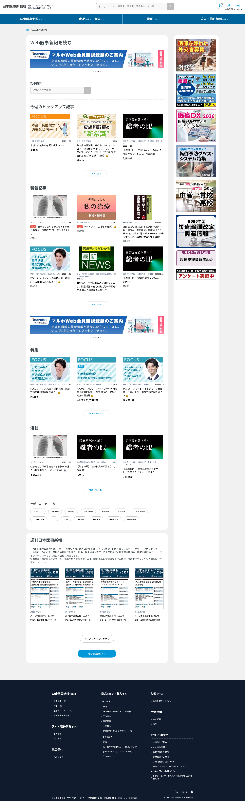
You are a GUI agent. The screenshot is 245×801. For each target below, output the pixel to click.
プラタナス (38, 511)
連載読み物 (113, 519)
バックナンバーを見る (99, 638)
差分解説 (105, 511)
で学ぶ (153, 18)
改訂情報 (107, 721)
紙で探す (106, 701)
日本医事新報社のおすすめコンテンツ (120, 746)
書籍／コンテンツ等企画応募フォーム (170, 766)
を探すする (92, 18)
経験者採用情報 (59, 798)
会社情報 (156, 712)
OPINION (80, 519)
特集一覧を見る (96, 413)
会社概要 (157, 719)
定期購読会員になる (97, 653)
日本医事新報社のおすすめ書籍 (117, 711)
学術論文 (71, 511)
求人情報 (58, 733)
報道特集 (96, 519)
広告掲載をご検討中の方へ (165, 761)
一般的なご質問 (160, 742)
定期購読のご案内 (161, 756)
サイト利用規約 (130, 798)
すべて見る (96, 173)
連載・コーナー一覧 (62, 710)
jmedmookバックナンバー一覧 (117, 730)
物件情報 (58, 738)
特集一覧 (58, 705)
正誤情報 (107, 725)
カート (220, 7)
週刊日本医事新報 (61, 715)
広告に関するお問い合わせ (165, 771)
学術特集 (55, 511)
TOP (27, 30)
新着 (105, 741)
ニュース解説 (38, 519)
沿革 (155, 724)
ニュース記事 (139, 511)
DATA (66, 519)
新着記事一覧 (60, 701)
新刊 (105, 706)
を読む (32, 18)
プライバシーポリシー (77, 798)
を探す (214, 18)
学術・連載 (88, 511)
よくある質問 (159, 747)
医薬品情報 (131, 519)
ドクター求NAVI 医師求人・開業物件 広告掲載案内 (172, 777)
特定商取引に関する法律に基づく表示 (105, 798)
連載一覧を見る (96, 490)
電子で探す (107, 736)
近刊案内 (107, 716)
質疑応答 (121, 511)
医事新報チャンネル (162, 701)
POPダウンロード (61, 756)
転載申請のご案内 (161, 751)
